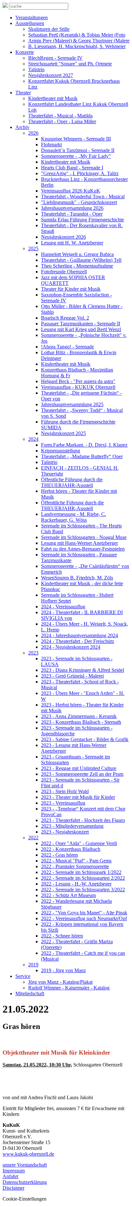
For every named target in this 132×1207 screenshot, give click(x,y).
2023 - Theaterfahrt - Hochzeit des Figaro (83, 820)
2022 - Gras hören (59, 855)
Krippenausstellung (60, 450)
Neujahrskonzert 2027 (50, 75)
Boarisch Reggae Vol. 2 (65, 318)
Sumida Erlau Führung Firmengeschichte (82, 219)
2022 (33, 837)
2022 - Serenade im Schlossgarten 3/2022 (83, 889)
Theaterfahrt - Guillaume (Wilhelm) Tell (81, 260)
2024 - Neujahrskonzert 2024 (70, 647)
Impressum (14, 1170)
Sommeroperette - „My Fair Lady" (76, 156)
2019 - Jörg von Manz (63, 970)
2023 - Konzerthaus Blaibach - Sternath (81, 722)
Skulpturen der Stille (49, 29)
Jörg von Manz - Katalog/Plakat (60, 982)
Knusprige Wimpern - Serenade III (76, 138)
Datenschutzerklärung (25, 1182)
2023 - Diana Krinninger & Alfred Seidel (82, 670)
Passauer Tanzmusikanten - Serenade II (80, 323)
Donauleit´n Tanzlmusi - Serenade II (77, 150)
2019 (33, 964)
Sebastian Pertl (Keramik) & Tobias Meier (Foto (76, 35)
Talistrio (36, 69)
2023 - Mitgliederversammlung (72, 826)
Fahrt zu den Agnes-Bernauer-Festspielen (83, 549)
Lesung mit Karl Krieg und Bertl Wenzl (81, 329)
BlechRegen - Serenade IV (55, 58)
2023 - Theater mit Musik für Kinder (78, 797)
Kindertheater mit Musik (53, 98)
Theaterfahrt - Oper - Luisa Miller (62, 121)
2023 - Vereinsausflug (63, 803)
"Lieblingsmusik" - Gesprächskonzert (79, 202)
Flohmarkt (51, 144)
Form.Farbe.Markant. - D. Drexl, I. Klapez (84, 445)
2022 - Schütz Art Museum (68, 895)
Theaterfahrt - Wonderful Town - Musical (83, 196)
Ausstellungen (29, 23)
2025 (33, 248)
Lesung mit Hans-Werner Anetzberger (79, 543)
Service (22, 976)
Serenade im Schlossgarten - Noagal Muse (84, 537)
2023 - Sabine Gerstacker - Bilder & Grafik (84, 739)
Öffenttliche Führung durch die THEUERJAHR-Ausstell (72, 505)
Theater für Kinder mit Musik (71, 289)
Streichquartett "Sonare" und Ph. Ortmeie (70, 63)
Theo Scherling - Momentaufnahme (77, 266)
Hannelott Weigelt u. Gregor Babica (77, 254)
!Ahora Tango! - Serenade (67, 346)
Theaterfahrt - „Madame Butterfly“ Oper (82, 456)
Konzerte (24, 52)
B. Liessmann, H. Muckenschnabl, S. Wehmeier (77, 46)
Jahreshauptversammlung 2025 (72, 404)
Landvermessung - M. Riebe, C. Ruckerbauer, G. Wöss (73, 517)
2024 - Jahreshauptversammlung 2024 (79, 635)
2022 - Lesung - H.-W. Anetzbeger (76, 883)
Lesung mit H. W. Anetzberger (72, 242)
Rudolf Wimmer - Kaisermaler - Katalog (69, 987)
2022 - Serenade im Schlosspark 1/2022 (81, 872)
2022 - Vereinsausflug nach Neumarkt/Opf (84, 918)
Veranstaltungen (31, 17)
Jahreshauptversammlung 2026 (72, 208)
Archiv (22, 127)
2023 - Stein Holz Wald (65, 791)
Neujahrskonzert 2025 (63, 433)
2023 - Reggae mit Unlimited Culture (78, 768)
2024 (33, 439)
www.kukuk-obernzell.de (28, 1154)
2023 (33, 652)
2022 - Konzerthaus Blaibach (70, 849)
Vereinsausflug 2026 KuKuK (70, 190)
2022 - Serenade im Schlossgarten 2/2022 (83, 878)
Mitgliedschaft (29, 993)
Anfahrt (10, 1176)
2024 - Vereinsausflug (63, 606)
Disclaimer (13, 1188)
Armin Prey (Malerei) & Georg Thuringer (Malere (78, 40)
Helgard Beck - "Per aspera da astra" (78, 381)
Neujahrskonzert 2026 (63, 237)
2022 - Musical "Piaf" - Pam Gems (76, 860)
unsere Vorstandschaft (25, 1165)
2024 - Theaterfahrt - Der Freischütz (77, 641)
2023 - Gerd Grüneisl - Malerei (72, 676)
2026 (33, 133)
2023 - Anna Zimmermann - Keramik (79, 716)
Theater (23, 92)
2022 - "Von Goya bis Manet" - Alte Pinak (84, 912)
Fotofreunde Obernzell (64, 271)
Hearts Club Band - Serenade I (72, 167)
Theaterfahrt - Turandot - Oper (72, 214)
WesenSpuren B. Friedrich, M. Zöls (77, 577)
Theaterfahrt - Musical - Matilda (60, 115)
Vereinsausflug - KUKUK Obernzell (78, 387)
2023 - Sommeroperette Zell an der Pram (82, 774)
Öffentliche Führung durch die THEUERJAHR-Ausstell (72, 482)
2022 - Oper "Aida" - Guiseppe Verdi (79, 843)
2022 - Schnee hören (62, 935)
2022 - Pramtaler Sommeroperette (75, 866)
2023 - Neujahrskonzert (65, 832)
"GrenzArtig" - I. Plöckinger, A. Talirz (80, 173)
